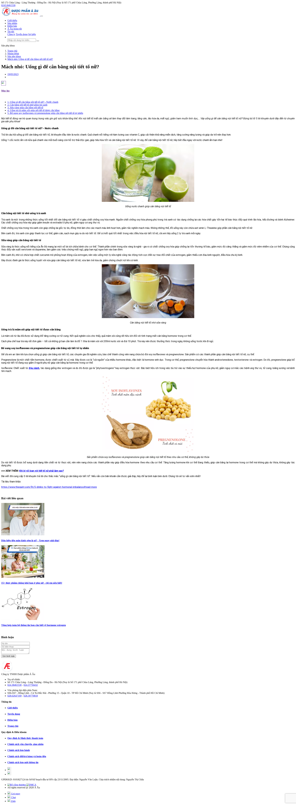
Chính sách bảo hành (18, 750)
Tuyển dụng (22, 34)
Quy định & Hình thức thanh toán (25, 738)
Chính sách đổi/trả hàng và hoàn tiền (26, 756)
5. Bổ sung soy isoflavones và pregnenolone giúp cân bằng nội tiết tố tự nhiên (45, 113)
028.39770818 (31, 695)
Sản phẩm (12, 23)
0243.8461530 (8, 5)
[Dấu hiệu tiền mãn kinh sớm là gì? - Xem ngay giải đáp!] (22, 534)
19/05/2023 (12, 74)
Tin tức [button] (10, 31)
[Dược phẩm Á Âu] (20, 15)
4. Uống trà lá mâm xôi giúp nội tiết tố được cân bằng (33, 110)
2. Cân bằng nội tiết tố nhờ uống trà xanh (27, 104)
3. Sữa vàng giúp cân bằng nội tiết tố (25, 107)
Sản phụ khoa (8, 45)
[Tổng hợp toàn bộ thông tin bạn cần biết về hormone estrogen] (22, 619)
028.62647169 (14, 695)
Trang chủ (12, 726)
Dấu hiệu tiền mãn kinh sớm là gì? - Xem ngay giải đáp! (30, 540)
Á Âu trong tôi (14, 28)
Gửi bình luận (8, 656)
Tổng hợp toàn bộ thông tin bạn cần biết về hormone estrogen (33, 625)
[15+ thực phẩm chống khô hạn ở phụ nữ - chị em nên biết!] (22, 576)
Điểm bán (12, 26)
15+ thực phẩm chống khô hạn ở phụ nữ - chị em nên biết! (31, 583)
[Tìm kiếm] (38, 40)
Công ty (11, 34)
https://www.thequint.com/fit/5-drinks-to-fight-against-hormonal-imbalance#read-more (49, 487)
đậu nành (34, 368)
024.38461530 (14, 685)
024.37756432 (31, 685)
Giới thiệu (12, 20)
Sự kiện (32, 34)
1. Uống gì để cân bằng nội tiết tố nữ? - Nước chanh (32, 102)
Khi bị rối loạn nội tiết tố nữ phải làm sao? (41, 470)
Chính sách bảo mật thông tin (22, 762)
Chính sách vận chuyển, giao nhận (25, 744)
